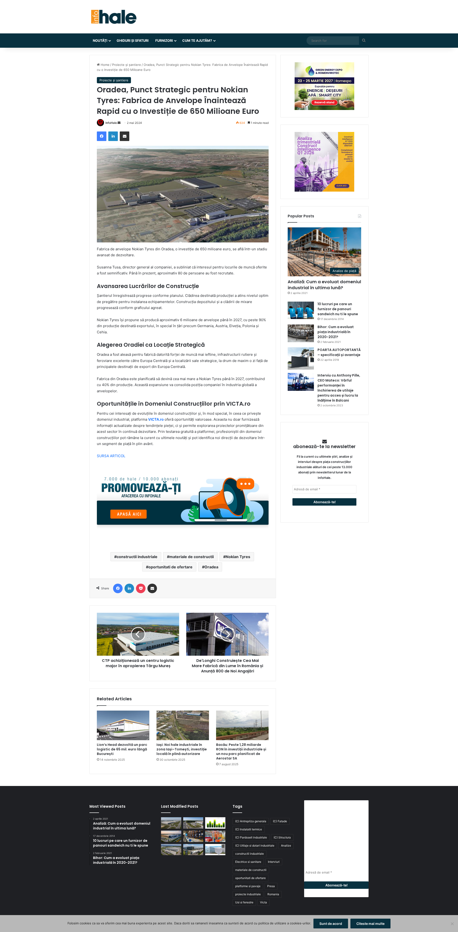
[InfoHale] (113, 17)
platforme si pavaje (247, 886)
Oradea (211, 567)
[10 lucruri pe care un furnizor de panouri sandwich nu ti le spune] (301, 310)
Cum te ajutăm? (197, 40)
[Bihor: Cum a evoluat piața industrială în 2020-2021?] (301, 333)
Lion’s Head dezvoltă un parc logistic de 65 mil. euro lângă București (122, 749)
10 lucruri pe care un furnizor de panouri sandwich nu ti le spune (337, 309)
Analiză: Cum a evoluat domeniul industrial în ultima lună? (324, 285)
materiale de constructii (191, 556)
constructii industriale (137, 556)
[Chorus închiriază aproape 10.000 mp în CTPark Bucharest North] (193, 823)
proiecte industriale (248, 894)
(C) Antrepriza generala (250, 821)
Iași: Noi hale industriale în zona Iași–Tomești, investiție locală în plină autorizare (181, 749)
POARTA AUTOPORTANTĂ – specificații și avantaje (339, 352)
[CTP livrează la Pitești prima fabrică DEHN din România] (171, 849)
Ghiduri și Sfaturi (133, 40)
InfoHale (111, 123)
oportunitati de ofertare (170, 567)
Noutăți (100, 40)
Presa (271, 886)
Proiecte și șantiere (126, 65)
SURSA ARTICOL (111, 456)
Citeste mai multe (370, 924)
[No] (452, 923)
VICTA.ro (156, 419)
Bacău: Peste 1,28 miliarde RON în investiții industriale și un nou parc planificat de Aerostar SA (241, 751)
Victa (263, 902)
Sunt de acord (330, 924)
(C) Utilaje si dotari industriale (254, 845)
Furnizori (164, 40)
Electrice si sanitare (248, 862)
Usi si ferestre (244, 902)
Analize (286, 845)
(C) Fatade (280, 821)
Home (104, 65)
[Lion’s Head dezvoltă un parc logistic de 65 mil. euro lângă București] (123, 725)
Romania (273, 894)
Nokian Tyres (238, 556)
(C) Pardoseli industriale (251, 837)
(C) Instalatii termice (248, 829)
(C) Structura (282, 837)
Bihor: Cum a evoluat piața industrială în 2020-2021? (335, 332)
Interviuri (274, 862)
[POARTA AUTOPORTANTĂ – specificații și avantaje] (301, 358)
